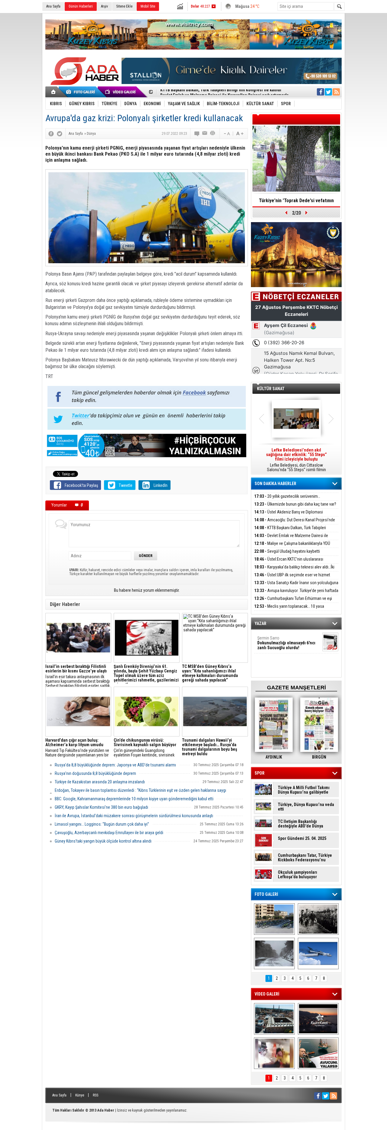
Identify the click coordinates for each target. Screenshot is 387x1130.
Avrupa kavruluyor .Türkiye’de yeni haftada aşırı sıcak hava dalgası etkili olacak (296, 594)
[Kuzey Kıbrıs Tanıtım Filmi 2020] (274, 1018)
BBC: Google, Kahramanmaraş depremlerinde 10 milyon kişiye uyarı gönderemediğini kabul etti (134, 798)
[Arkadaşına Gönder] (205, 133)
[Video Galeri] (121, 91)
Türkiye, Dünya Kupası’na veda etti (306, 806)
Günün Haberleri (81, 6)
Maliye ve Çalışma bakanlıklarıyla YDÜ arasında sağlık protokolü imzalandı (292, 547)
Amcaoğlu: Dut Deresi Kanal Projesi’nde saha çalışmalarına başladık (294, 523)
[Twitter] (59, 133)
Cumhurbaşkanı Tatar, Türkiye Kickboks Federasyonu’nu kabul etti (305, 857)
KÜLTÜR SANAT (271, 388)
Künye (79, 1095)
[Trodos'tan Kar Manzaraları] (274, 953)
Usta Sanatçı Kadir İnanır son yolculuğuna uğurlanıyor (296, 586)
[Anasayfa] (53, 91)
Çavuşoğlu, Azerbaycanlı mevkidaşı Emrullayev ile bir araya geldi (109, 832)
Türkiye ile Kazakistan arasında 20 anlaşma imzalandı (100, 781)
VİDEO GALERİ (267, 994)
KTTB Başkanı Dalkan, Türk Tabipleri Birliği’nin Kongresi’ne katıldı (290, 531)
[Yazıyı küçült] (226, 133)
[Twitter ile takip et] (328, 92)
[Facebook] (51, 133)
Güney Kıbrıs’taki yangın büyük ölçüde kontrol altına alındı (103, 841)
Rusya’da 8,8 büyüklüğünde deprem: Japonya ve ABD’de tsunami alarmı (115, 765)
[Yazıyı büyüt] (239, 133)
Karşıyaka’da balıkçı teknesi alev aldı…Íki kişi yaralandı (294, 570)
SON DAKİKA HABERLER (275, 483)
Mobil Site (148, 6)
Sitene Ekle (124, 6)
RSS (95, 1095)
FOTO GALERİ (266, 894)
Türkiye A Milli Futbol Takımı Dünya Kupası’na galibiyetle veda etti (304, 790)
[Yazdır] (213, 133)
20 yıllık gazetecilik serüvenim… (287, 496)
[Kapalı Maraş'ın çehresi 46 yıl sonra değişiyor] (274, 919)
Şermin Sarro (286, 643)
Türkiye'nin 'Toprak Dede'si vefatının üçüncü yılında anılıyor (296, 202)
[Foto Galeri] (81, 91)
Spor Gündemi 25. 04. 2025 (302, 838)
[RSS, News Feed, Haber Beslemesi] (336, 92)
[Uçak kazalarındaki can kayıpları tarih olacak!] (318, 953)
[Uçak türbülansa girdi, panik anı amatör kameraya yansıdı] (274, 1053)
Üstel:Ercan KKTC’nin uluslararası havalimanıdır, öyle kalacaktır (288, 562)
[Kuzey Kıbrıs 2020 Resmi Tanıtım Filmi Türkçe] (318, 1018)
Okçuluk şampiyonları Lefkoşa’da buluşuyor (297, 874)
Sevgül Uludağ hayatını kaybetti (287, 551)
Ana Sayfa (53, 6)
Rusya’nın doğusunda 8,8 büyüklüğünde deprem (95, 773)
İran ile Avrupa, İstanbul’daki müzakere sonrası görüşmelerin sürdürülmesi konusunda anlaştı (134, 815)
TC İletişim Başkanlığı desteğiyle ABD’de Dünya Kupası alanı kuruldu (300, 823)
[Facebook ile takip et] (320, 92)
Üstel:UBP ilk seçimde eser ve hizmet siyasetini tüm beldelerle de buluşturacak (292, 578)
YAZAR (260, 623)
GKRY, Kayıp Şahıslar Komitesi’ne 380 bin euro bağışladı (101, 807)
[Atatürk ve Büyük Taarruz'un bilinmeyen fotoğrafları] (318, 919)
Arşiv (104, 6)
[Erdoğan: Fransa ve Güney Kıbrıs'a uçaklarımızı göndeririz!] (318, 1053)
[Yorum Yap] (197, 133)
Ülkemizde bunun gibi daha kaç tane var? (295, 504)
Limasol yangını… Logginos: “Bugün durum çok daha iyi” (102, 824)
